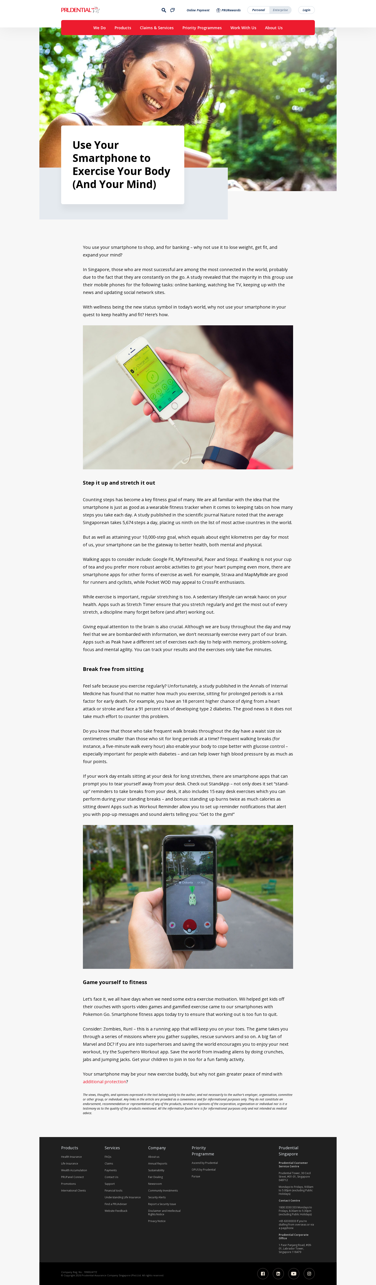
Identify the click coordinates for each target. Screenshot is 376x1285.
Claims (109, 1163)
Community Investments (163, 1190)
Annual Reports (157, 1163)
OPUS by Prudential (204, 1169)
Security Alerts (157, 1197)
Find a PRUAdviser (116, 1204)
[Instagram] (309, 1273)
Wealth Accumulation (74, 1170)
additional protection (104, 1082)
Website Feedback (116, 1211)
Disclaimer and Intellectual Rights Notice (164, 1212)
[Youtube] (293, 1273)
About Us (274, 27)
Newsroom (155, 1184)
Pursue (196, 1176)
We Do (99, 27)
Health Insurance (71, 1157)
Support (110, 1184)
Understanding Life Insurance (123, 1197)
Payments (111, 1170)
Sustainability (156, 1170)
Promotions (68, 1184)
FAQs (108, 1157)
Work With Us (243, 27)
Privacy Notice (157, 1221)
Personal (258, 10)
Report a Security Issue (162, 1204)
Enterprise (280, 10)
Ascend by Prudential (205, 1163)
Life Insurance (69, 1163)
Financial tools (113, 1190)
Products (122, 27)
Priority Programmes (202, 27)
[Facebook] (263, 1273)
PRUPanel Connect (72, 1177)
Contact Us (111, 1177)
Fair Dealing (155, 1177)
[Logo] (93, 10)
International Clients (73, 1190)
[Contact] (172, 10)
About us (153, 1157)
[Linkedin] (278, 1273)
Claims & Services (157, 27)
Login (306, 10)
